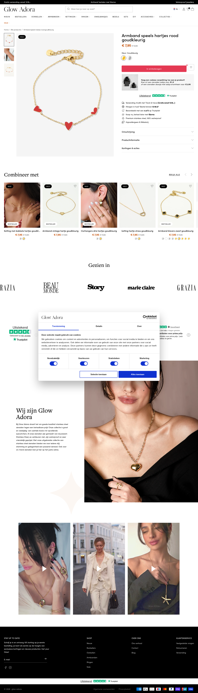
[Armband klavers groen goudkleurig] (182, 238)
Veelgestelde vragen (185, 643)
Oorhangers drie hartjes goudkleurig (99, 230)
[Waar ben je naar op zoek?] (69, 9)
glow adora (17, 689)
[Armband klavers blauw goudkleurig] (176, 238)
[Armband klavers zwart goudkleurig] (179, 238)
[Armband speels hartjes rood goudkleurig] (123, 58)
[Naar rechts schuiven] (191, 174)
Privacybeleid (124, 689)
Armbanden (92, 657)
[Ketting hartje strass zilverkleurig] (136, 238)
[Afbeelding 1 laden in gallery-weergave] (9, 39)
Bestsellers (91, 648)
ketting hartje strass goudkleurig (137, 230)
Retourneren (181, 648)
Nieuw (89, 643)
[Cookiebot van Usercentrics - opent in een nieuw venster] (145, 317)
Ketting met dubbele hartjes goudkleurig (22, 230)
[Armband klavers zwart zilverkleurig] (163, 238)
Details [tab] (99, 326)
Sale (89, 666)
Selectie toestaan (99, 374)
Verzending (181, 652)
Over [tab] (139, 326)
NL (177, 9)
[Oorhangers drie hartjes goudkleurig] (100, 238)
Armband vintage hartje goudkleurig (61, 230)
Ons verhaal (137, 643)
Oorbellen (91, 652)
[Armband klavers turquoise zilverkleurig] (169, 238)
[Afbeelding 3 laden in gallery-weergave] (9, 70)
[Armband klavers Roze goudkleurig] (188, 238)
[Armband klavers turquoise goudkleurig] (185, 238)
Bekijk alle (174, 174)
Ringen (90, 662)
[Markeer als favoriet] (191, 67)
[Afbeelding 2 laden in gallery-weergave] (9, 54)
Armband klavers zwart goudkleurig (175, 230)
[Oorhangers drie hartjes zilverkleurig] (97, 238)
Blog (134, 652)
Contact (135, 648)
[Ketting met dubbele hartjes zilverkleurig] (20, 238)
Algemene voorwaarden (104, 689)
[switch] (84, 363)
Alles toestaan (137, 374)
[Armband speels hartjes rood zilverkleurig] (129, 58)
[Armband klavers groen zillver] (166, 238)
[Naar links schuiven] (185, 174)
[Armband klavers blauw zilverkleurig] (172, 238)
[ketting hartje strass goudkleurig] (139, 238)
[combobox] (99, 9)
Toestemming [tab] (58, 326)
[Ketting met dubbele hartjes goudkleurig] (24, 238)
